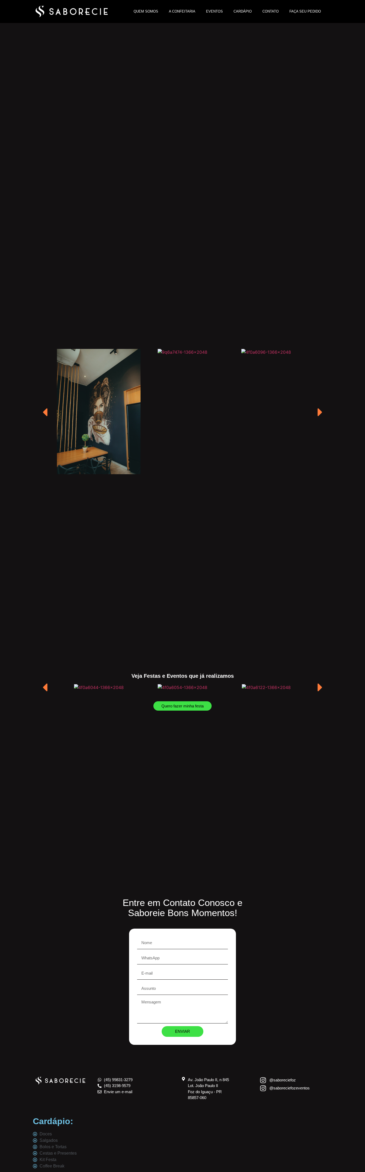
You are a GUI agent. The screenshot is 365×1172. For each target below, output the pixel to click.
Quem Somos (146, 11)
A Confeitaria (182, 11)
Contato (270, 11)
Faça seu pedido (305, 11)
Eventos (214, 11)
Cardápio (243, 11)
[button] (66, 412)
